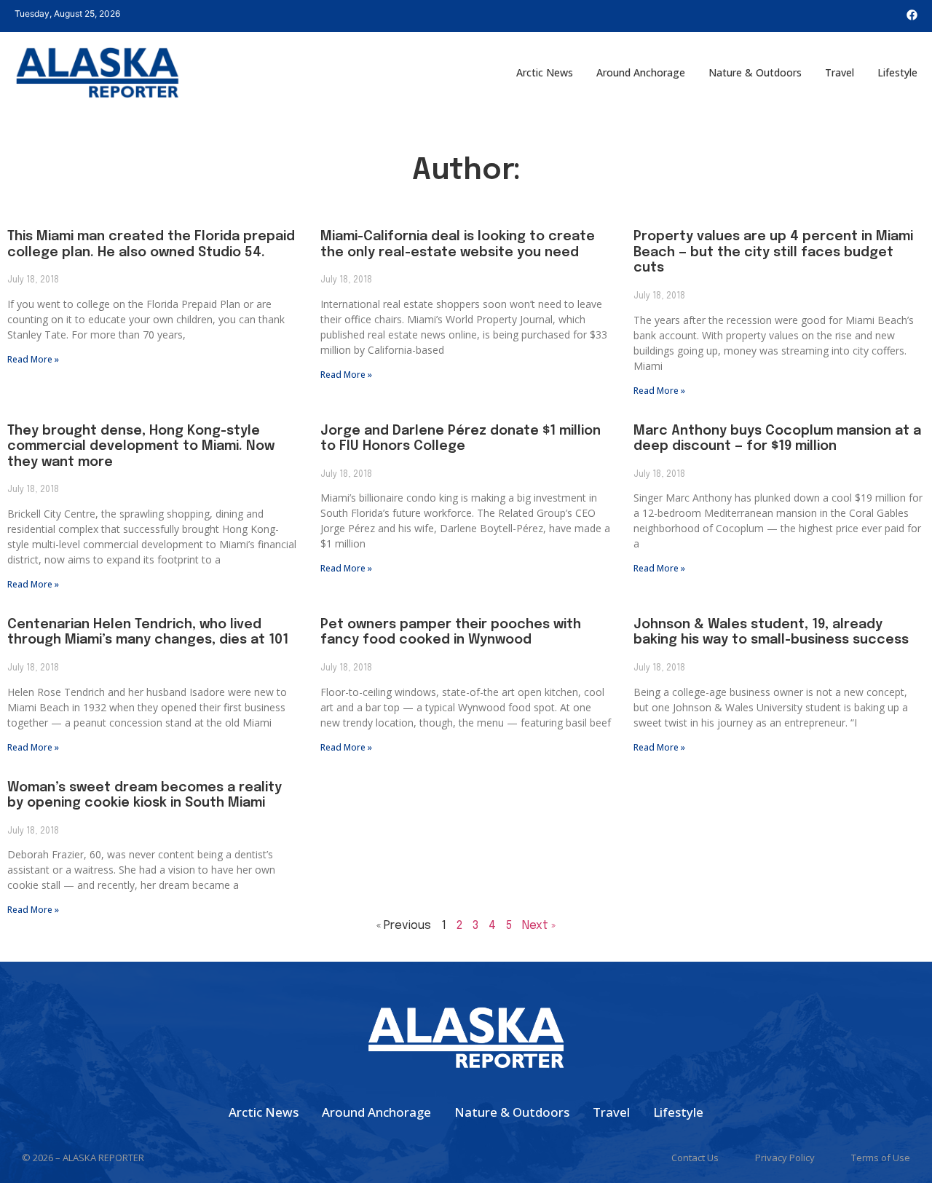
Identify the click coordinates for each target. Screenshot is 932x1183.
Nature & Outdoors (755, 72)
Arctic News (544, 72)
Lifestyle (897, 72)
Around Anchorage (640, 72)
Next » (539, 925)
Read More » (33, 359)
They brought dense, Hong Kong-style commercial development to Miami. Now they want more (141, 446)
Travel (839, 72)
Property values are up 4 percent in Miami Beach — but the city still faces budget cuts (773, 252)
